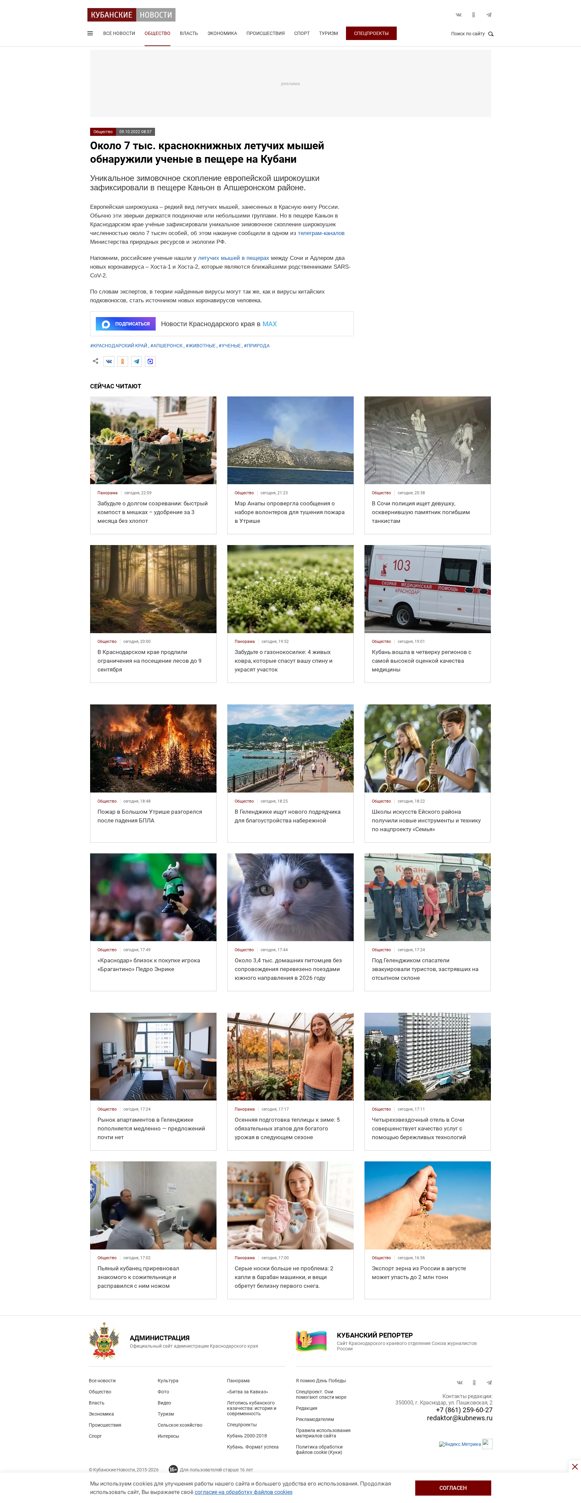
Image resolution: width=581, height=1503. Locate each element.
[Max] (150, 361)
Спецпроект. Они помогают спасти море (321, 1394)
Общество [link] (244, 493)
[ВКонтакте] (109, 361)
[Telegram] (136, 361)
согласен (453, 1488)
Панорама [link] (108, 493)
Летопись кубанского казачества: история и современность (251, 1408)
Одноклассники (474, 15)
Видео (164, 1402)
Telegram (489, 15)
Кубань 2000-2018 (247, 1435)
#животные (201, 345)
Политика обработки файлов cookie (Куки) (319, 1449)
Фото (163, 1391)
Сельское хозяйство (180, 1425)
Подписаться (132, 323)
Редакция (306, 1408)
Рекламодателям (315, 1419)
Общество (157, 33)
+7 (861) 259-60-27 (464, 1410)
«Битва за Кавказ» (247, 1391)
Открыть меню (90, 34)
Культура (168, 1380)
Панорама (238, 1380)
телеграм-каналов (321, 233)
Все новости (119, 33)
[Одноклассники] (122, 361)
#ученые (230, 345)
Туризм (328, 33)
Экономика (222, 33)
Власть (189, 33)
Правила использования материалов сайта (323, 1433)
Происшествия (265, 33)
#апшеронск (166, 345)
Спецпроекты (371, 33)
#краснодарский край (118, 345)
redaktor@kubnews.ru (460, 1418)
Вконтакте (459, 15)
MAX (270, 324)
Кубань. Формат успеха (253, 1447)
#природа (257, 345)
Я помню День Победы (321, 1380)
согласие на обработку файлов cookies (244, 1492)
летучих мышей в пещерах (233, 258)
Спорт (302, 33)
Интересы (168, 1436)
